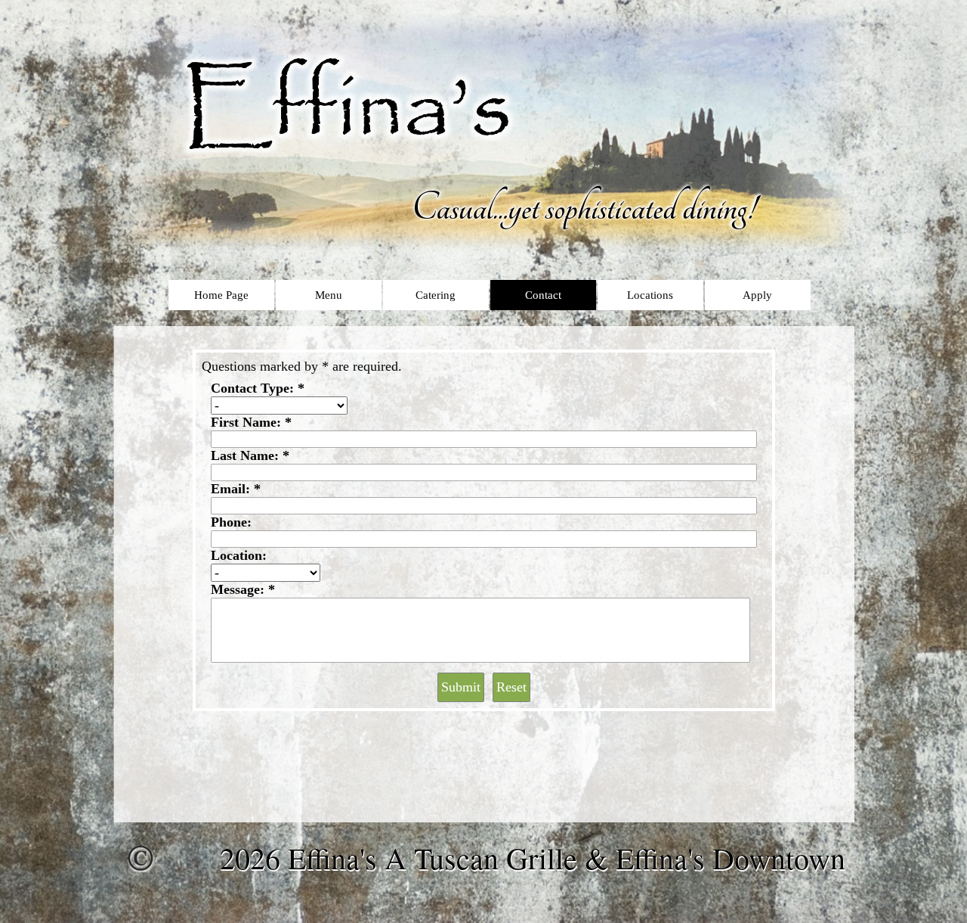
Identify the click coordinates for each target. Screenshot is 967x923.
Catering (436, 295)
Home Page (221, 295)
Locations (650, 295)
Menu (328, 295)
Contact (543, 295)
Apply (757, 295)
